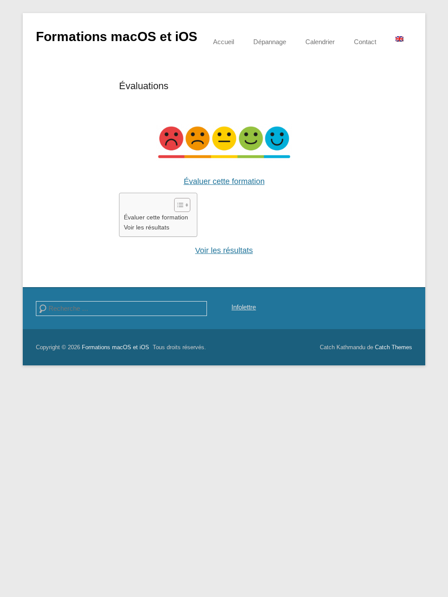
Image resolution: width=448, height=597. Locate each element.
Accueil (223, 41)
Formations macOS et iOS (116, 36)
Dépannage (269, 41)
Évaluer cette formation (224, 181)
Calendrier (320, 41)
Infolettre (243, 307)
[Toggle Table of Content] (178, 205)
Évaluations (143, 85)
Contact (365, 41)
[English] (399, 39)
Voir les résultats (146, 227)
